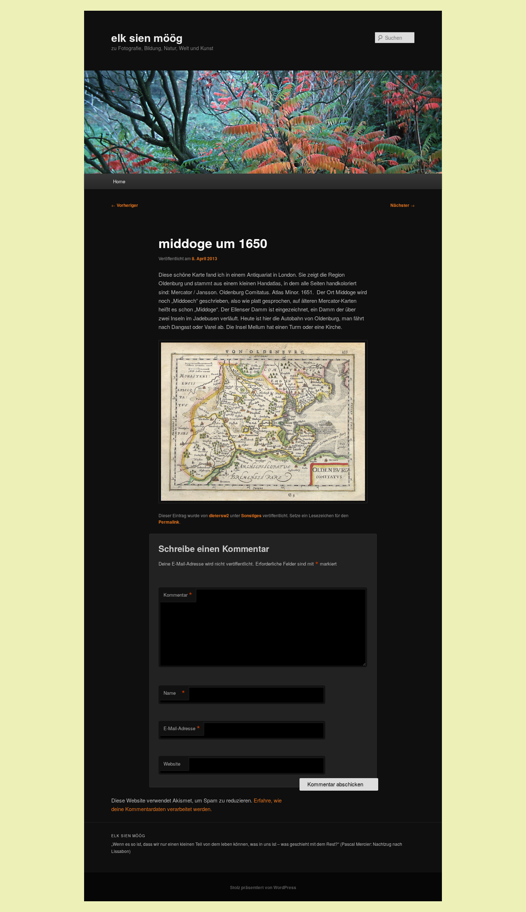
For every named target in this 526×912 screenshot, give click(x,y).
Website (172, 763)
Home (119, 181)
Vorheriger (124, 205)
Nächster (402, 205)
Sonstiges (251, 515)
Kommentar (178, 595)
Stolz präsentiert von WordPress (263, 887)
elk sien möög (146, 37)
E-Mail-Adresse (182, 728)
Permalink (169, 522)
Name (174, 693)
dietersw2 (219, 515)
